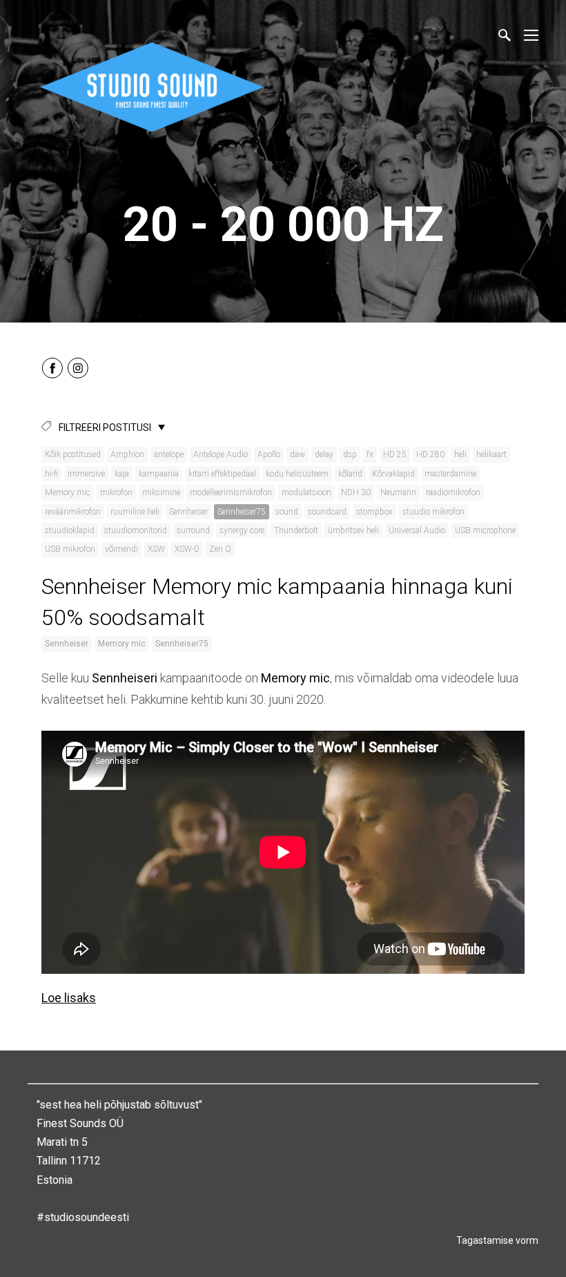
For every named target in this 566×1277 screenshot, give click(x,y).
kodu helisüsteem (297, 474)
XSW (156, 549)
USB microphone (485, 530)
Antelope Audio (220, 454)
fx (370, 454)
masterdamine (450, 474)
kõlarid (350, 474)
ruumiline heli (134, 512)
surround (193, 530)
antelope (169, 454)
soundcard (327, 512)
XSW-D (187, 549)
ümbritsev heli (353, 530)
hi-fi (51, 474)
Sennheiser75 (241, 512)
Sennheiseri (124, 678)
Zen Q (220, 549)
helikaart (491, 454)
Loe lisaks (68, 997)
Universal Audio (417, 530)
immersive (86, 474)
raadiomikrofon (453, 492)
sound (286, 512)
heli (460, 454)
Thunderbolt (296, 530)
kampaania (159, 474)
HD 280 (430, 454)
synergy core (241, 530)
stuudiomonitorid (135, 530)
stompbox (374, 512)
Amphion (127, 454)
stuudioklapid (70, 530)
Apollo (268, 454)
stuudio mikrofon (433, 512)
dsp (350, 454)
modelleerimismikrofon (231, 492)
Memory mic (67, 492)
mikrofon (116, 492)
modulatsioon (306, 492)
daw (297, 454)
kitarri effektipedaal (222, 474)
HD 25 (395, 454)
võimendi (121, 549)
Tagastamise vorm (497, 1240)
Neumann (398, 492)
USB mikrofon (70, 549)
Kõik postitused (73, 454)
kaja (122, 474)
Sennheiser (188, 512)
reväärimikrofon (73, 512)
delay (324, 454)
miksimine (161, 492)
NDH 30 (356, 492)
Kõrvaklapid (393, 474)
